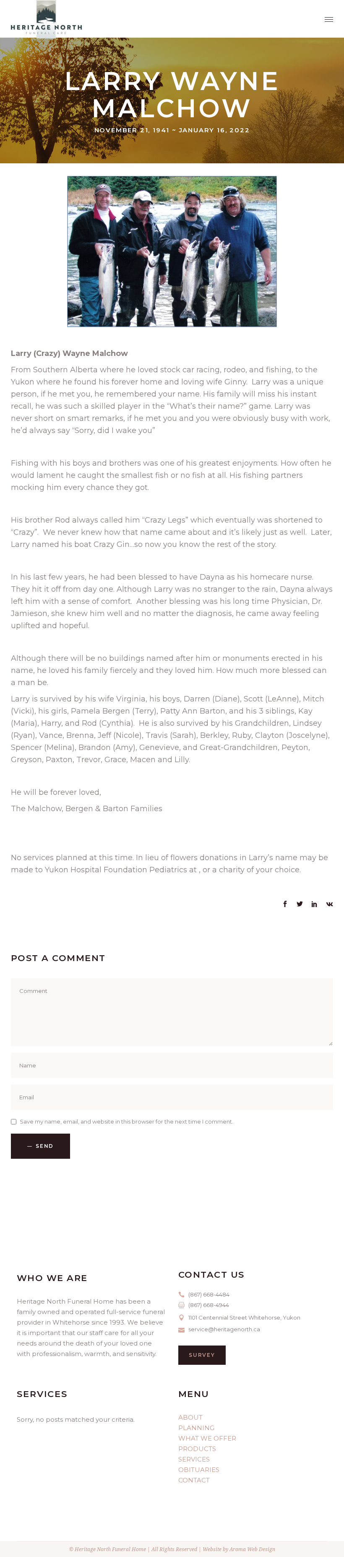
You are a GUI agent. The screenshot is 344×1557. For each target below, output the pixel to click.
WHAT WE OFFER (207, 1438)
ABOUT (190, 1417)
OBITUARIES (198, 1470)
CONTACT (194, 1480)
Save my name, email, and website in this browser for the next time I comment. (126, 1121)
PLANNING (196, 1428)
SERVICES (194, 1459)
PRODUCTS (197, 1449)
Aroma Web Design (252, 1549)
